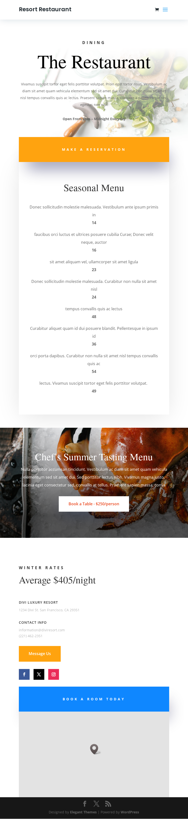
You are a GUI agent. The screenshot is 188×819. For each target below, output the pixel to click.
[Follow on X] (39, 674)
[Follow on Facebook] (24, 674)
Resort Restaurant (45, 9)
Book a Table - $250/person (94, 504)
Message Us (40, 653)
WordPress (130, 812)
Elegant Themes (83, 812)
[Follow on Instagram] (53, 674)
